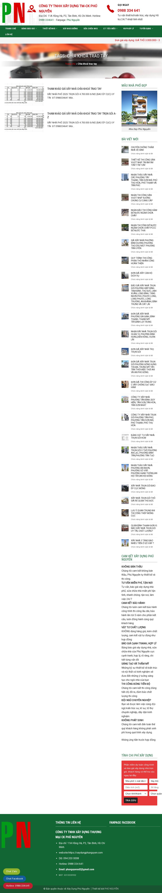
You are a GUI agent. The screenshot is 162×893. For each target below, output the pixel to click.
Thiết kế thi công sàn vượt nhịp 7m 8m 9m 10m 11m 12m (143, 162)
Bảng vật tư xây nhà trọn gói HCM (143, 436)
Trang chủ (10, 28)
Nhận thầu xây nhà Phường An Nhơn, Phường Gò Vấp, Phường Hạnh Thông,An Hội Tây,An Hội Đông (144, 470)
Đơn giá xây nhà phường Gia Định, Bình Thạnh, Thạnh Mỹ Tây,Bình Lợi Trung (143, 318)
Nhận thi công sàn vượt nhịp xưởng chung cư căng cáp (142, 198)
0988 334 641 (75, 863)
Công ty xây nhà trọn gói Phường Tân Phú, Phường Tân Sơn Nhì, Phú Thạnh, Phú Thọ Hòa (143, 420)
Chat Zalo (11, 871)
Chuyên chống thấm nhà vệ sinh (142, 148)
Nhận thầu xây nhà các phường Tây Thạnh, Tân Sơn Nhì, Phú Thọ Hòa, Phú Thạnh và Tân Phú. (144, 180)
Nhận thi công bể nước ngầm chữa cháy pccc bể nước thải (143, 228)
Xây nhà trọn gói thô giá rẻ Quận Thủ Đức (143, 499)
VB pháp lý (128, 28)
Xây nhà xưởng (70, 28)
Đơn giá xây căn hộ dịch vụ (141, 274)
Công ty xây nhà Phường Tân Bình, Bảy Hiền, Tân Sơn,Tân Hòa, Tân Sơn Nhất (143, 401)
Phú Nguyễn (73, 19)
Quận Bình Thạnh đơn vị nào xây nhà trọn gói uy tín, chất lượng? (144, 528)
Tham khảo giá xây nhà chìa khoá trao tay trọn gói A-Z (81, 115)
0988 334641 (46, 19)
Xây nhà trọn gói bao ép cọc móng (143, 487)
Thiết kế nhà (49, 28)
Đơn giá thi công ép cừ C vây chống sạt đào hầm (143, 385)
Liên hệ (8, 34)
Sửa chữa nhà (91, 28)
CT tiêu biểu (109, 28)
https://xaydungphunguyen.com (85, 852)
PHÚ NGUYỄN (111, 888)
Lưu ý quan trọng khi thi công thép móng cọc (143, 513)
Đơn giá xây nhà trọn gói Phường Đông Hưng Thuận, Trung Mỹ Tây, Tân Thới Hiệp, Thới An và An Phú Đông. (143, 367)
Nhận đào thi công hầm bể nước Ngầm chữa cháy (144, 213)
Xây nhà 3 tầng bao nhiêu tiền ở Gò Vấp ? (142, 541)
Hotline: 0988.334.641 (18, 885)
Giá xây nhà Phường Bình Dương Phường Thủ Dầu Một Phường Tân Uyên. (143, 244)
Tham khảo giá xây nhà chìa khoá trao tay (74, 88)
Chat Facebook (14, 878)
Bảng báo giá (28, 28)
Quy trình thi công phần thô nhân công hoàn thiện (142, 261)
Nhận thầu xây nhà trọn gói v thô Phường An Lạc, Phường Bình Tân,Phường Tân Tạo (144, 451)
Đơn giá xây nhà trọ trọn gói (142, 350)
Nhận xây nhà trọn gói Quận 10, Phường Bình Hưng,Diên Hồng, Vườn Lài (144, 335)
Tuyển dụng (145, 28)
